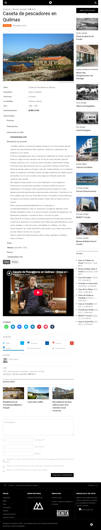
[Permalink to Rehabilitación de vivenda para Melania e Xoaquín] (13, 393)
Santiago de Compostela (90, 69)
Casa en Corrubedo (84, 167)
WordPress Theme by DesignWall (13, 526)
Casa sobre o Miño (35, 402)
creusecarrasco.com (18, 137)
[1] (4, 9)
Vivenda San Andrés (86, 309)
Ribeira (84, 164)
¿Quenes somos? (8, 517)
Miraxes (10, 247)
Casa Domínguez (83, 130)
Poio (77, 127)
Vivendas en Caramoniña (87, 283)
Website (37, 453)
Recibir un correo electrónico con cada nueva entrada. (26, 469)
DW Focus (50, 2)
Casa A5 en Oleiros (85, 289)
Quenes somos (57, 497)
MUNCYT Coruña (83, 217)
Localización (7, 507)
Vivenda (41, 371)
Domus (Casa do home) (86, 191)
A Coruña (79, 188)
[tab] (6, 262)
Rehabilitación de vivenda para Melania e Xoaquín (12, 405)
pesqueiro (24, 371)
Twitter (8, 343)
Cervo (78, 103)
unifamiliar (33, 371)
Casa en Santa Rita (85, 321)
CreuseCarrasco (14, 371)
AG (91, 524)
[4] (9, 9)
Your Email (38, 446)
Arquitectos (6, 497)
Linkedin (8, 348)
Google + (58, 343)
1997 (5, 371)
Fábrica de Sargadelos (85, 106)
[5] (11, 9)
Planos (15, 262)
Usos (4, 504)
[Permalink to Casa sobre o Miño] (38, 393)
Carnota (7, 25)
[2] (6, 9)
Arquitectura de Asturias (35, 497)
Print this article (60, 348)
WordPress (54, 523)
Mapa (4, 501)
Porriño (78, 33)
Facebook (34, 343)
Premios (5, 511)
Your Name (38, 440)
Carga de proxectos (9, 514)
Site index (91, 485)
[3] (7, 9)
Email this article (36, 348)
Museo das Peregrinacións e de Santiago (84, 76)
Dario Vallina (13, 359)
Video (6, 262)
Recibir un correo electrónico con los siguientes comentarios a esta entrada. (35, 465)
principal (84, 33)
